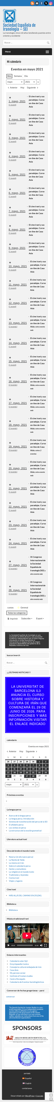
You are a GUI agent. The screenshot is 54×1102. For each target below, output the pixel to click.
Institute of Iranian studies (21, 976)
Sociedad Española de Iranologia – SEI (19, 27)
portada (27, 1073)
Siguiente (31, 88)
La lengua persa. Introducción (21, 818)
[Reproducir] (8, 945)
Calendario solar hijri (19, 961)
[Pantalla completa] (45, 945)
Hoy (22, 88)
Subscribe (26, 618)
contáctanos (27, 1088)
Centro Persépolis (17, 979)
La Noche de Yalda (17, 860)
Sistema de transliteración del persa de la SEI (28, 821)
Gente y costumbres (17, 869)
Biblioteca (13, 910)
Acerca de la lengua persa (20, 815)
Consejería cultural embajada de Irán (25, 967)
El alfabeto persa (16, 824)
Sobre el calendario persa (20, 866)
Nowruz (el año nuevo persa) (21, 857)
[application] (27, 935)
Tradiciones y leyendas (18, 875)
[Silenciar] (41, 945)
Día (26, 76)
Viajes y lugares (16, 881)
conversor (10, 996)
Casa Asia (14, 970)
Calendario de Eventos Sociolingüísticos (27, 982)
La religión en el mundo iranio (21, 872)
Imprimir (12, 619)
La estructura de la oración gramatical (25, 830)
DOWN (51, 1099)
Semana (18, 76)
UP (51, 1095)
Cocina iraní (14, 878)
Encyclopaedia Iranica (19, 964)
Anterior (13, 88)
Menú (8, 51)
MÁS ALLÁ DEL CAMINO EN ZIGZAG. (25, 895)
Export (39, 618)
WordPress (29, 1096)
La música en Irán (16, 863)
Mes (9, 76)
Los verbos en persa (17, 827)
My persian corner (18, 973)
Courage (39, 1096)
